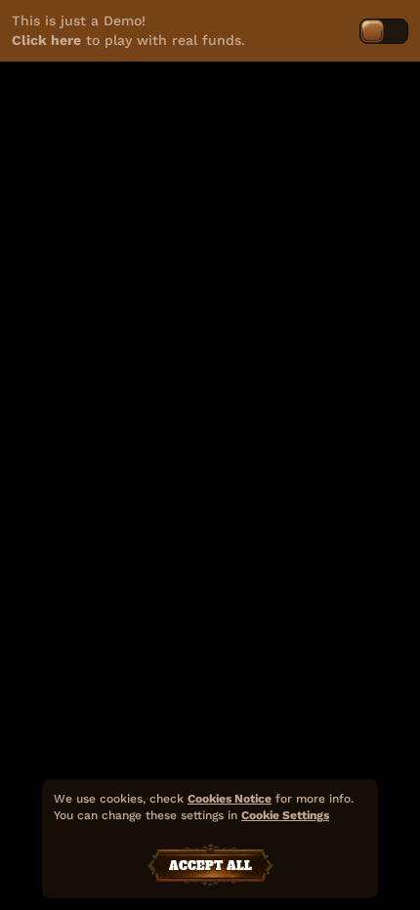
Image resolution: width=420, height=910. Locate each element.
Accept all (210, 866)
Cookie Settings (285, 815)
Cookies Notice (230, 799)
